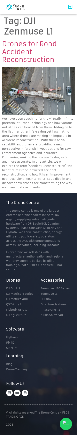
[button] (70, 7)
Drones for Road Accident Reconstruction (29, 52)
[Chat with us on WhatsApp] (66, 424)
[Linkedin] (9, 393)
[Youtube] (17, 393)
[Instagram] (25, 393)
